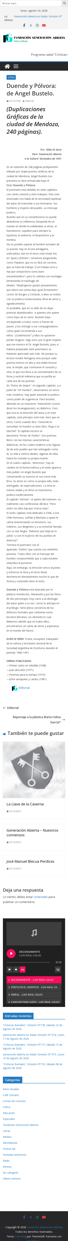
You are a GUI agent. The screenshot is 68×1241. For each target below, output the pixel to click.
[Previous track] (9, 969)
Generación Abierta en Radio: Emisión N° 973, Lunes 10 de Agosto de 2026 (38, 18)
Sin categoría (10, 1172)
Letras (11, 77)
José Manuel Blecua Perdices (30, 861)
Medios (7, 1137)
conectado (41, 897)
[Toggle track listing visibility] (58, 969)
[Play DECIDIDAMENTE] (11, 953)
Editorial (29, 100)
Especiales (9, 1119)
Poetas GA (9, 1148)
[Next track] (16, 969)
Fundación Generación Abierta (20, 1125)
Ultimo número (12, 1178)
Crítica (6, 1107)
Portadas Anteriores (14, 1154)
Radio (6, 1160)
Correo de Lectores (14, 1101)
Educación (9, 1113)
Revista (7, 1166)
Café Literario (11, 1095)
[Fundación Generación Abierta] (7, 66)
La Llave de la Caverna (25, 804)
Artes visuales (11, 1089)
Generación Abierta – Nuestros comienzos (32, 832)
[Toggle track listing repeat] (22, 969)
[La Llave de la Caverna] (34, 744)
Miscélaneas (10, 1142)
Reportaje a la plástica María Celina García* (37, 719)
